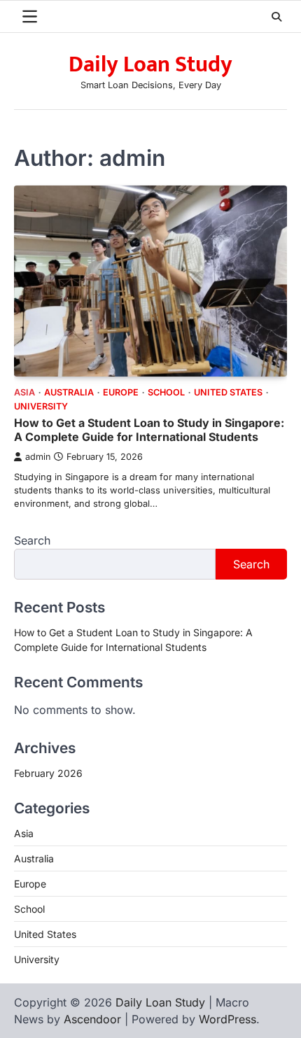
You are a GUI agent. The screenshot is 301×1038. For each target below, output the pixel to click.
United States (228, 392)
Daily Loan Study (150, 64)
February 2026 (48, 773)
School (166, 392)
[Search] (276, 16)
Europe (121, 392)
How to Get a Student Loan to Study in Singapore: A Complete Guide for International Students (149, 430)
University (41, 406)
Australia (69, 392)
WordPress (227, 1019)
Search (32, 540)
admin (37, 456)
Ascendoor (92, 1019)
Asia (24, 392)
